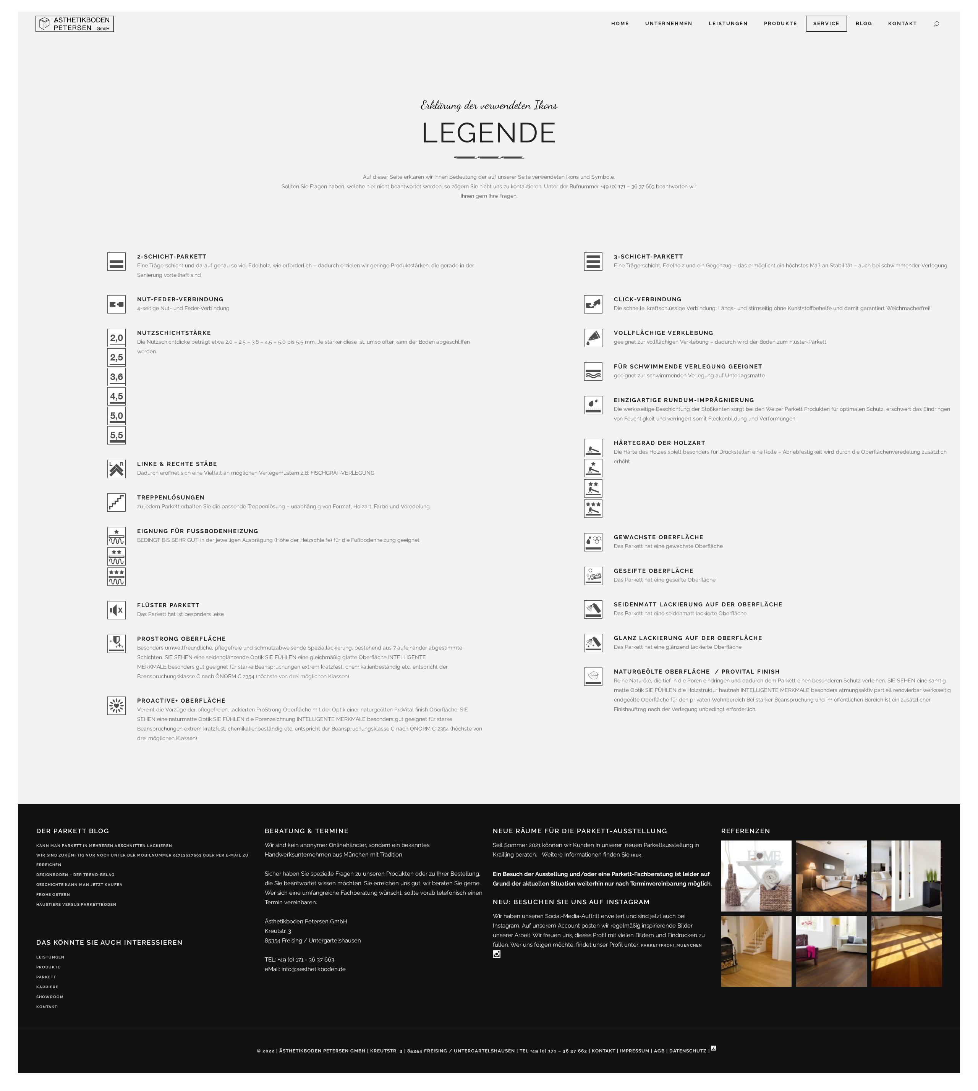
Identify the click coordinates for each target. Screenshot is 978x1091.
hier (636, 855)
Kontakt (46, 1007)
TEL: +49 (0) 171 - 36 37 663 (299, 959)
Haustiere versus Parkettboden (76, 904)
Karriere (47, 987)
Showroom (50, 997)
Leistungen (50, 957)
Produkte (48, 967)
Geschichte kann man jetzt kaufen (79, 884)
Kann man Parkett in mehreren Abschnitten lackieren (104, 846)
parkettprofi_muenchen (671, 945)
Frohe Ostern (53, 894)
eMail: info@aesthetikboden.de (305, 969)
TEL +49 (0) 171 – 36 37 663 (553, 1051)
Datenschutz (688, 1051)
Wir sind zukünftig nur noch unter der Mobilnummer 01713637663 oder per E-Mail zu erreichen (142, 860)
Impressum (634, 1051)
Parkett (46, 977)
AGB (659, 1051)
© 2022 (266, 1051)
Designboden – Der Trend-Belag (75, 875)
